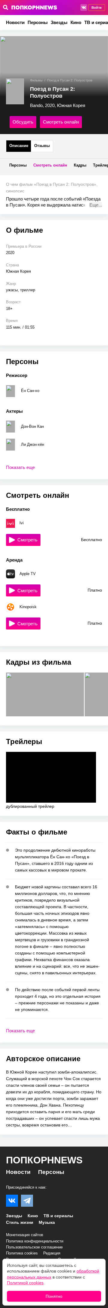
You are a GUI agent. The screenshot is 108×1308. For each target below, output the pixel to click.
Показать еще (20, 467)
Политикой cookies (25, 1282)
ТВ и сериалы (58, 1215)
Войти (97, 7)
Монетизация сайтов (24, 1235)
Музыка (47, 1222)
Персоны (38, 22)
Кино (75, 22)
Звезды (59, 22)
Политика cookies (22, 1253)
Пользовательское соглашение (34, 1247)
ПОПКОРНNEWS (44, 1160)
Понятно (54, 1296)
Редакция (51, 1253)
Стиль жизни (19, 1222)
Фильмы (36, 80)
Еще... (95, 204)
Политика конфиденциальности (34, 1241)
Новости (15, 22)
